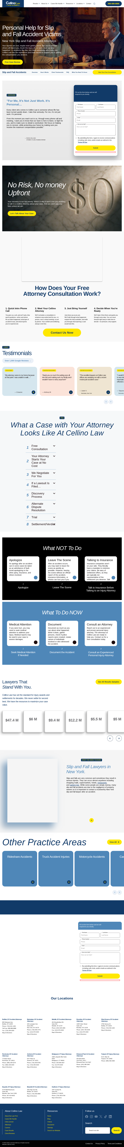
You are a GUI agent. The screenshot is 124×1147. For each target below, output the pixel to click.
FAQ (67, 72)
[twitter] (100, 1116)
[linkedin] (110, 1116)
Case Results (9, 1130)
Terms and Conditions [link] (115, 1143)
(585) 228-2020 (9, 1065)
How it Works (44, 72)
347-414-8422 (11, 1095)
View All (113, 842)
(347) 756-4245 (85, 1030)
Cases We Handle (57, 3)
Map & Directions (7, 1032)
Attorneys (8, 1124)
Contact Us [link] (89, 1143)
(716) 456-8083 (35, 1093)
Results (35, 3)
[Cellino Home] (13, 3)
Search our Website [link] (53, 1130)
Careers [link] (7, 1127)
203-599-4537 (60, 1062)
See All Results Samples (108, 682)
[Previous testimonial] (106, 402)
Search (117, 1130)
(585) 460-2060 (110, 1061)
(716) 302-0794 (60, 1095)
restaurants (102, 783)
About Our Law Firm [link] (11, 1116)
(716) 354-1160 (110, 1028)
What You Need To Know (79, 72)
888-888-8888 (113, 4)
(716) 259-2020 (9, 1030)
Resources (69, 3)
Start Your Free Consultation (107, 72)
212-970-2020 (59, 1065)
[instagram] (91, 1116)
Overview (35, 72)
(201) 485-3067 (85, 1064)
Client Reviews (10, 1133)
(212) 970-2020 (34, 1032)
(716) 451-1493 (11, 1026)
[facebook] (86, 1116)
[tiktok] (105, 1116)
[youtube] (96, 1116)
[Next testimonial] (111, 402)
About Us (44, 3)
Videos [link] (49, 1121)
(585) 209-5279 (11, 1062)
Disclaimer (50, 1124)
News (49, 1116)
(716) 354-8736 (35, 1062)
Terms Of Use (82, 142)
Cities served (9, 1121)
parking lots (74, 785)
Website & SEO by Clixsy (8, 1144)
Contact (88, 3)
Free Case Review (12, 62)
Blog (48, 1119)
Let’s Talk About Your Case (21, 213)
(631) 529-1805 (60, 1028)
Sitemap (50, 1127)
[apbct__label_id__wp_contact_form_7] (110, 738)
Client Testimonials (57, 72)
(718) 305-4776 (35, 1030)
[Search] (94, 3)
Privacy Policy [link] (100, 1143)
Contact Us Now (62, 332)
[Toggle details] (35, 577)
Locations (79, 3)
